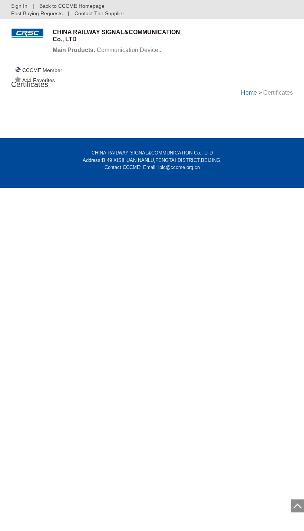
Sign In (19, 6)
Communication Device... (108, 50)
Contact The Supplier (99, 13)
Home (249, 92)
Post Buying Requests (37, 13)
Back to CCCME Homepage (72, 6)
